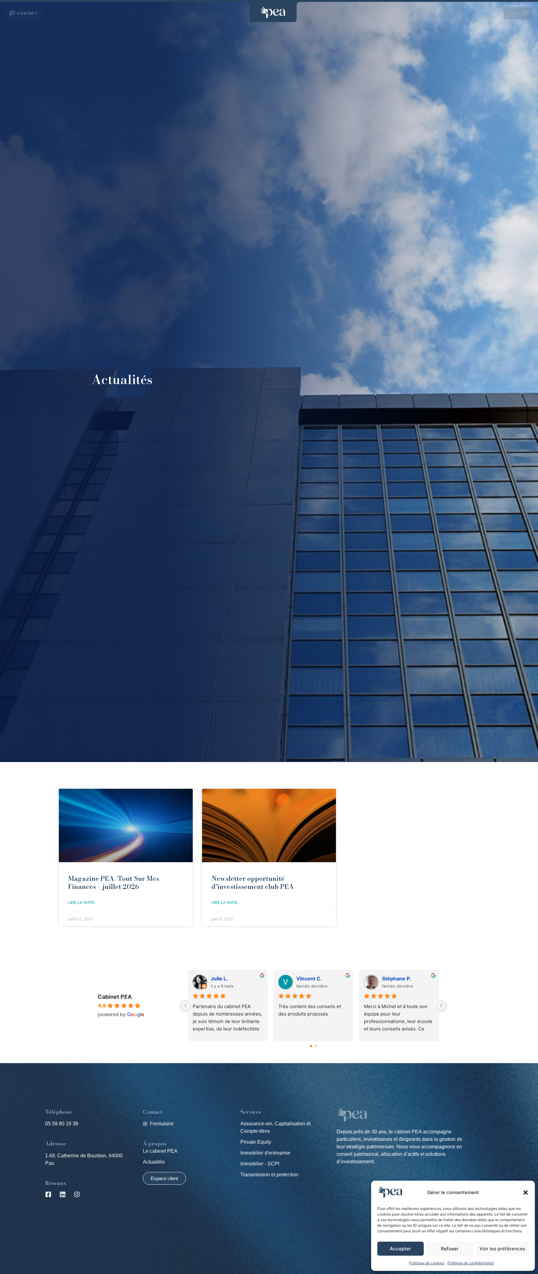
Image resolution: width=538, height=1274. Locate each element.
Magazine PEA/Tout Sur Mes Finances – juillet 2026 (113, 882)
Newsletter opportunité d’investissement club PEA (252, 882)
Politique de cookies (426, 1263)
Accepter (400, 1249)
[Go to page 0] (311, 1046)
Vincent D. (223, 978)
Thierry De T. (398, 978)
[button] (525, 1192)
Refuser (450, 1249)
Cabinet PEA (115, 996)
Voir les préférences (502, 1249)
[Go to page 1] (316, 1046)
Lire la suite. (81, 902)
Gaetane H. (309, 978)
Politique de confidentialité (470, 1263)
